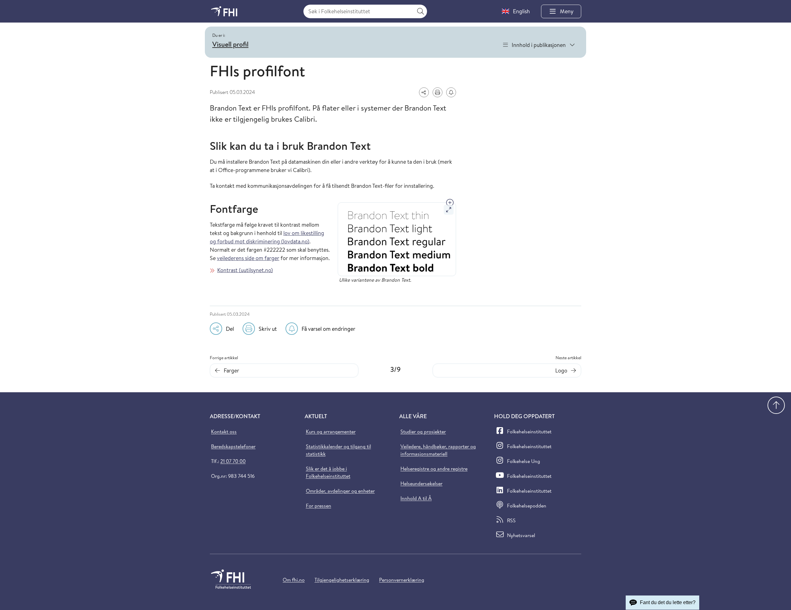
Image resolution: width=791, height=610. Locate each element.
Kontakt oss (224, 431)
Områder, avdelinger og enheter (340, 490)
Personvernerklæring (401, 579)
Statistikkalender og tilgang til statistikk (338, 450)
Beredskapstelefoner (233, 446)
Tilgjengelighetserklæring (342, 579)
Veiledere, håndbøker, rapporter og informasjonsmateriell (438, 450)
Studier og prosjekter (423, 431)
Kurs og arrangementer (331, 431)
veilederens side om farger (248, 258)
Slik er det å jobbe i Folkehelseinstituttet (328, 472)
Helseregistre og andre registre (433, 468)
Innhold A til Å (416, 498)
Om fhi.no (294, 579)
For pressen (318, 505)
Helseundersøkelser (421, 483)
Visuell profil (230, 44)
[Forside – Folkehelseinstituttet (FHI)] (224, 11)
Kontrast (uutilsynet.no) (245, 270)
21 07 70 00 (233, 461)
